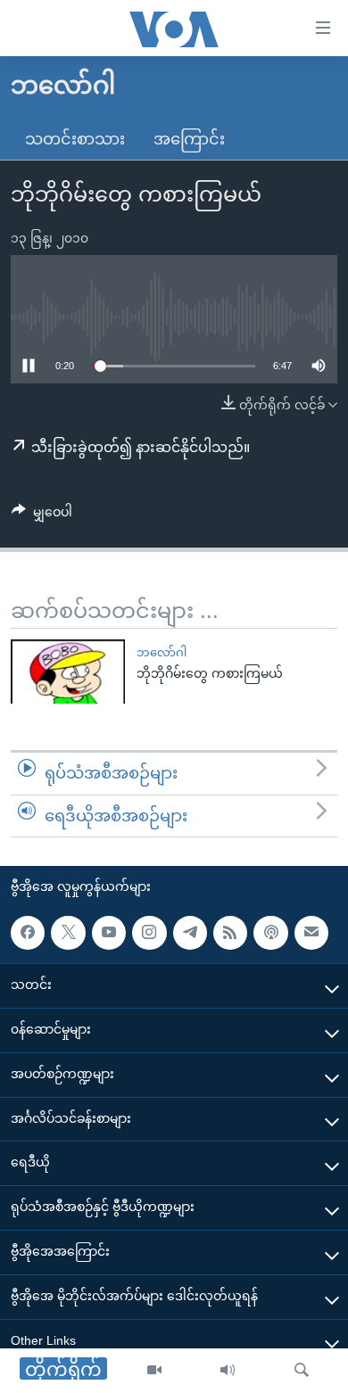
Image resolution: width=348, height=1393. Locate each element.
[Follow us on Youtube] (109, 933)
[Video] (154, 1370)
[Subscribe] (311, 933)
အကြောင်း (189, 139)
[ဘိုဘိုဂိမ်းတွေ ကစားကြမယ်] (68, 671)
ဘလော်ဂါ (161, 652)
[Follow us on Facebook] (28, 933)
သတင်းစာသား (75, 139)
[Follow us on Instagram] (149, 933)
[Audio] (227, 1370)
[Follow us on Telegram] (190, 933)
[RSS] (230, 933)
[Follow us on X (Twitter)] (68, 933)
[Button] (42, 515)
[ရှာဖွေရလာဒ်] (301, 1370)
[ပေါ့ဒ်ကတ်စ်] (270, 933)
